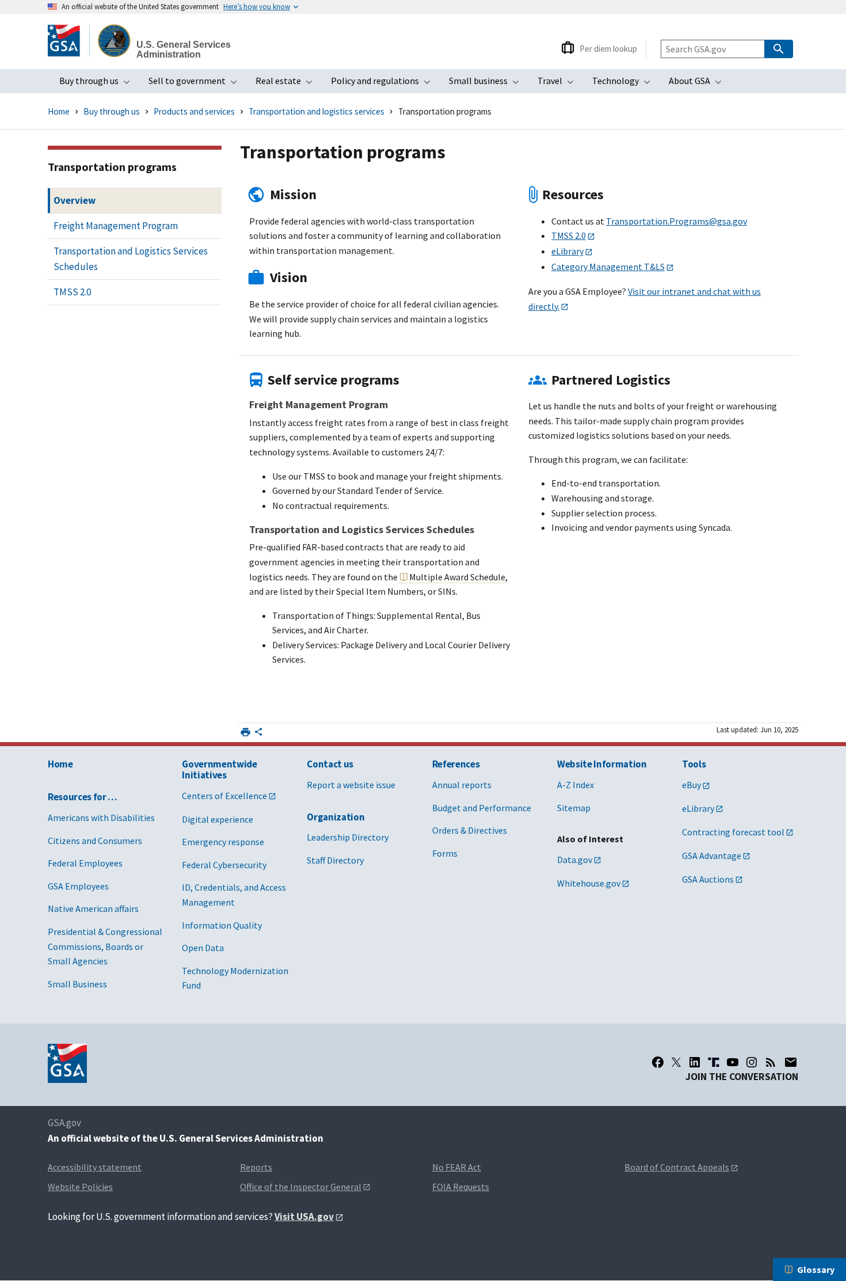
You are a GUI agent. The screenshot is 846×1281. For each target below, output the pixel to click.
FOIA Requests (460, 1186)
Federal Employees (85, 863)
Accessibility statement (95, 1167)
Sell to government (196, 84)
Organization (335, 817)
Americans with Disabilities (101, 817)
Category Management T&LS (608, 266)
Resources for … (82, 796)
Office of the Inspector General (300, 1186)
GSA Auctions (708, 879)
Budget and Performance (481, 808)
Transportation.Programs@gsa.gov (676, 221)
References (456, 764)
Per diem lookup (608, 48)
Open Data (203, 947)
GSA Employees (78, 886)
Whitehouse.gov (588, 883)
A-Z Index (575, 784)
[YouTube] (732, 1062)
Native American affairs (93, 908)
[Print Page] (245, 732)
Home (59, 111)
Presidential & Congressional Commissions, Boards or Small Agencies (105, 946)
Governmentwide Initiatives (219, 769)
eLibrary (567, 251)
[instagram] (751, 1062)
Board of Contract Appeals (676, 1167)
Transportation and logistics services (316, 111)
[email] (791, 1062)
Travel (559, 84)
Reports (256, 1167)
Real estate (287, 84)
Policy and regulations (384, 84)
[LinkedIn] (694, 1062)
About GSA (699, 84)
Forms (445, 853)
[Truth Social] (713, 1062)
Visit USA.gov (304, 1216)
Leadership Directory (347, 837)
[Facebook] (658, 1062)
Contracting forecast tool (733, 832)
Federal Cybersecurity (224, 865)
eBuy (691, 784)
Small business (487, 84)
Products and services (194, 111)
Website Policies (80, 1186)
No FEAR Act (456, 1167)
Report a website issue (351, 784)
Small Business (77, 984)
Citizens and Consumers (95, 840)
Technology (624, 84)
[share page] (258, 734)
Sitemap (573, 808)
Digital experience (217, 819)
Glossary (815, 1269)
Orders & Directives (469, 830)
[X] (676, 1062)
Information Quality (222, 925)
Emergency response (223, 841)
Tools (694, 764)
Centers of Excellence (224, 795)
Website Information (602, 764)
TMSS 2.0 (568, 235)
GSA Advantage (711, 855)
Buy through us (98, 84)
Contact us (330, 764)
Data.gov (574, 859)
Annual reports (461, 784)
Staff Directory (335, 860)
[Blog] (770, 1062)
